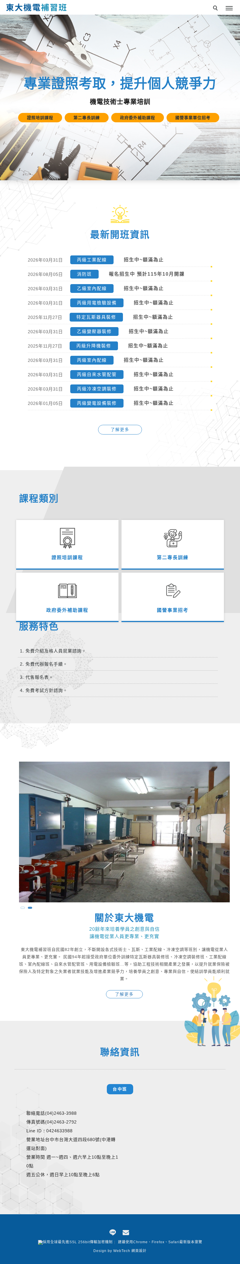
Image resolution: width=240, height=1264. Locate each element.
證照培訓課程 (67, 557)
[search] (216, 8)
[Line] (113, 1232)
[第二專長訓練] (173, 547)
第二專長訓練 (172, 557)
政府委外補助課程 (67, 610)
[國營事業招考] (173, 600)
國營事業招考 (172, 610)
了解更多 (120, 429)
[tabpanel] (120, 97)
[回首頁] (36, 7)
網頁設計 (139, 1251)
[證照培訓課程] (67, 547)
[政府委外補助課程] (67, 600)
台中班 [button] (120, 1089)
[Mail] (126, 1232)
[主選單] (229, 8)
